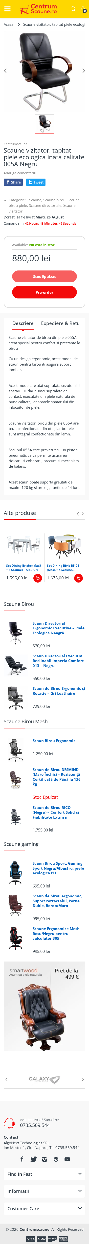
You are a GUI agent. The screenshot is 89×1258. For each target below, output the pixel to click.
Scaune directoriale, (45, 205)
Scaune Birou (19, 604)
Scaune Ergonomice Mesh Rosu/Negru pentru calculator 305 (56, 933)
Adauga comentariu (20, 173)
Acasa (8, 24)
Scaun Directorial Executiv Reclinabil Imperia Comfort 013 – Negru (58, 661)
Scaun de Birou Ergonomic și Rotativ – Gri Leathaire (59, 691)
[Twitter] (33, 1159)
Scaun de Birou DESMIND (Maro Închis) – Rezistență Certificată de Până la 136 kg (57, 777)
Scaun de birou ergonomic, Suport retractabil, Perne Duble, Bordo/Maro (57, 901)
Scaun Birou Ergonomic (54, 740)
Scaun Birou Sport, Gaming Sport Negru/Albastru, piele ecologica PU (58, 868)
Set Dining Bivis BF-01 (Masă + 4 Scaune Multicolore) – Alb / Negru (63, 568)
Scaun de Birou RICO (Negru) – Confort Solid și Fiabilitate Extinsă (56, 812)
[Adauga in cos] (37, 578)
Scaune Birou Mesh (26, 721)
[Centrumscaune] (37, 8)
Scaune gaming (21, 844)
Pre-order (44, 292)
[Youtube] (67, 1159)
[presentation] (77, 513)
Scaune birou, (55, 199)
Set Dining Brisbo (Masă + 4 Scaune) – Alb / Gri (23, 568)
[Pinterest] (56, 1159)
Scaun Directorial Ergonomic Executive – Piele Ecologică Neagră (59, 628)
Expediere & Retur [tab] (61, 323)
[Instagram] (44, 1159)
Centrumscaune (15, 144)
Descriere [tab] (23, 323)
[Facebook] (21, 1159)
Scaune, (35, 199)
